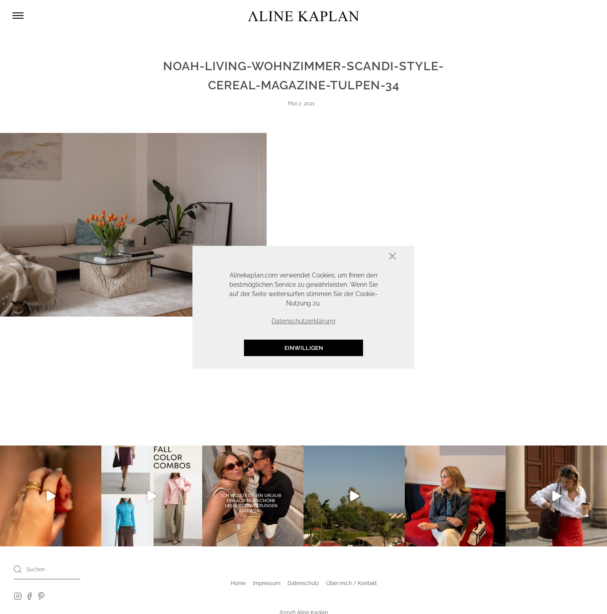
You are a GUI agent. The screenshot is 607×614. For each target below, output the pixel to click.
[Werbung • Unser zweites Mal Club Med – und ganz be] (354, 496)
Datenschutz (303, 583)
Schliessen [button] (365, 256)
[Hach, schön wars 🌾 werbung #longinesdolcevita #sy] (455, 496)
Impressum (266, 583)
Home (238, 583)
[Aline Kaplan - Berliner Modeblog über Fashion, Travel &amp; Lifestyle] (303, 15)
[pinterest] (41, 595)
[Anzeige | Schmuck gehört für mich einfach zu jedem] (50, 496)
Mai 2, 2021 (301, 103)
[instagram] (18, 595)
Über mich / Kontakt (351, 583)
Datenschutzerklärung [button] (303, 320)
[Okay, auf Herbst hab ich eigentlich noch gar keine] (152, 496)
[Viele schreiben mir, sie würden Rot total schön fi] (556, 496)
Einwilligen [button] (303, 347)
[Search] (18, 569)
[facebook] (29, 595)
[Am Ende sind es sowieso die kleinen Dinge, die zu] (253, 496)
